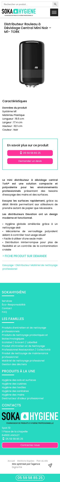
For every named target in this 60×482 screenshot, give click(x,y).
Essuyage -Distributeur (16, 265)
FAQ (4, 312)
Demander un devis (30, 161)
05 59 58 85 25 (30, 477)
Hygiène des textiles (14, 387)
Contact (7, 308)
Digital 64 (17, 467)
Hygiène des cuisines (14, 383)
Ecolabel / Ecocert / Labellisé (19, 342)
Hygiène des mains (13, 394)
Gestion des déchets (14, 364)
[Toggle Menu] (54, 12)
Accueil (11, 461)
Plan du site (42, 461)
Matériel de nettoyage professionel (23, 360)
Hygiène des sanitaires (15, 391)
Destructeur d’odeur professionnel (23, 398)
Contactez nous (30, 445)
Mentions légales (25, 461)
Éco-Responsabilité (13, 304)
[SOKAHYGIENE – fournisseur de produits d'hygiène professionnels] (19, 12)
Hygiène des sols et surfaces (19, 380)
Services (7, 301)
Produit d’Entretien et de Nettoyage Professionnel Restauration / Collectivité (26, 347)
